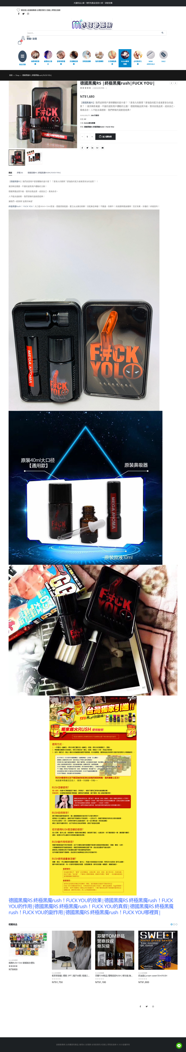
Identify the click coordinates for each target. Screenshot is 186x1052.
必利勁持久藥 (138, 62)
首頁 (11, 75)
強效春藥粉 (99, 61)
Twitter (87, 148)
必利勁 (97, 1010)
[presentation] (9, 115)
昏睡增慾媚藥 (61, 62)
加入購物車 (107, 136)
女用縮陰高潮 (112, 62)
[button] (171, 924)
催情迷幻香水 (48, 62)
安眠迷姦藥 (87, 61)
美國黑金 (97, 1005)
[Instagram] (28, 14)
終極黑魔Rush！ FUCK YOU (21, 206)
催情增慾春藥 (35, 62)
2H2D (96, 1014)
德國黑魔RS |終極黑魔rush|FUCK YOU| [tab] (44, 172)
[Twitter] (23, 14)
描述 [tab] (10, 172)
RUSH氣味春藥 (125, 62)
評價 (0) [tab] (20, 172)
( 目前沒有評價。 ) (99, 88)
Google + (97, 148)
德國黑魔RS (87, 102)
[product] (28, 950)
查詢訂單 (12, 1014)
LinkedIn (92, 148)
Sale (163, 61)
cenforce (97, 1023)
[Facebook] (19, 14)
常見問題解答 (14, 1010)
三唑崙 (54, 1028)
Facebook (82, 148)
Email (102, 148)
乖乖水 (54, 1005)
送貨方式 (12, 1019)
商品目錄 (22, 64)
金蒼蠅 (54, 1010)
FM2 (53, 1014)
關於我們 (12, 1005)
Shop (17, 75)
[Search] (162, 32)
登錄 (10, 1028)
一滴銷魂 (55, 1023)
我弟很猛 (97, 1028)
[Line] (179, 1046)
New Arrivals (151, 62)
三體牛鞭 (97, 1019)
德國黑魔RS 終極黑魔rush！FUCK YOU (99, 127)
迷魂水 (54, 1019)
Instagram (153, 1006)
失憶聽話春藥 (74, 62)
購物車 (11, 1023)
